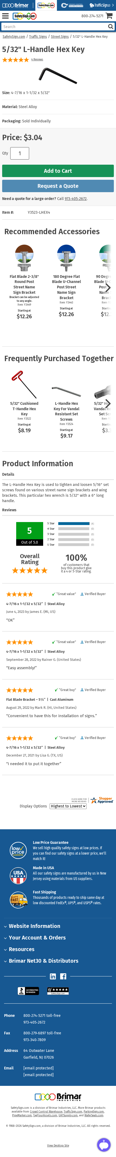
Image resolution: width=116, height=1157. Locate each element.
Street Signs (60, 37)
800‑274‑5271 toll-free (42, 1015)
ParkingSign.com (94, 1111)
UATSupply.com (68, 1115)
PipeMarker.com (22, 1115)
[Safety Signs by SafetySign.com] (23, 16)
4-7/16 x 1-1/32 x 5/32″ (30, 93)
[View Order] (42, 20)
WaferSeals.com (93, 1115)
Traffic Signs (38, 37)
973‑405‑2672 (76, 198)
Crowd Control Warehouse (46, 1111)
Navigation (5, 16)
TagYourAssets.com (45, 1115)
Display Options (33, 806)
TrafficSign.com (73, 1111)
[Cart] (110, 16)
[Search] (111, 26)
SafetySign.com (14, 37)
